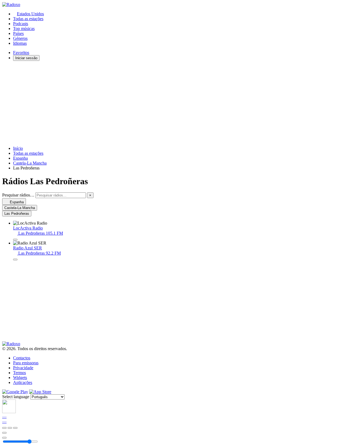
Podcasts (20, 23)
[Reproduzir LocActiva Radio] (15, 239)
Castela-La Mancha (30, 163)
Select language (15, 396)
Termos (19, 372)
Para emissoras (25, 362)
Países (18, 33)
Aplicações (22, 382)
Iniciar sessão (26, 58)
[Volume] (4, 438)
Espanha (20, 158)
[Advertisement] (165, 103)
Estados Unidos (30, 13)
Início (18, 148)
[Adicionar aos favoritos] (4, 433)
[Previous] (4, 428)
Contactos (21, 358)
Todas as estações (28, 18)
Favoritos (21, 52)
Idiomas (20, 43)
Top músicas (24, 28)
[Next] (15, 428)
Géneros (20, 38)
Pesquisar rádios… (18, 195)
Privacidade (23, 367)
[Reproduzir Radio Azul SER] (15, 259)
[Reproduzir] (10, 428)
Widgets (20, 377)
